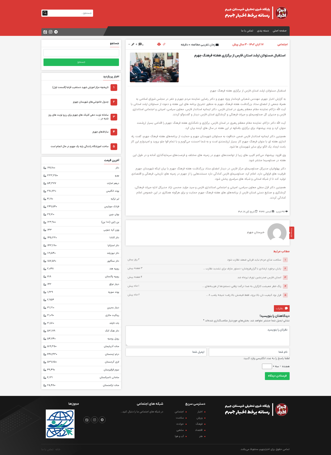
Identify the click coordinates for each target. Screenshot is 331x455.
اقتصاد (198, 430)
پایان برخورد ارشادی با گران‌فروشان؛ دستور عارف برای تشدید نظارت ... (242, 268)
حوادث (180, 424)
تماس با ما (247, 31)
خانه (57, 450)
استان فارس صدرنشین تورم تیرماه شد (259, 277)
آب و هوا (179, 436)
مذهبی (180, 430)
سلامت (180, 418)
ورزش (199, 418)
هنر (200, 436)
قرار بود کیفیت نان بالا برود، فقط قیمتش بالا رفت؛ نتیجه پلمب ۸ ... (243, 295)
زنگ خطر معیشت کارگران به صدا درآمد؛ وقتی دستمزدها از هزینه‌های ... (241, 286)
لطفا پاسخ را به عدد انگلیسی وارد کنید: (266, 358)
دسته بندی (263, 31)
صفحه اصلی (280, 31)
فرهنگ (199, 424)
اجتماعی (179, 412)
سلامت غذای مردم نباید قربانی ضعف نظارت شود (254, 260)
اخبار (199, 412)
